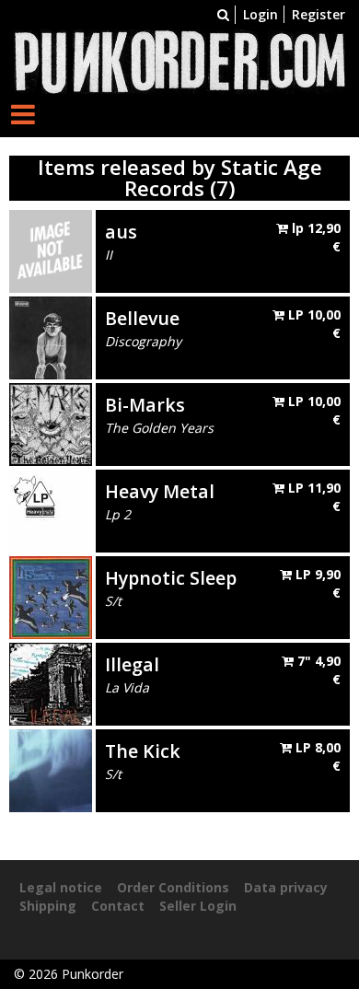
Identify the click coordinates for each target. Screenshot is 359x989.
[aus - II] (50, 250)
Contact (118, 905)
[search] (223, 14)
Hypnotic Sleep (171, 577)
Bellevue (142, 318)
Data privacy (286, 887)
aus (121, 231)
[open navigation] (23, 114)
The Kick (142, 751)
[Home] (179, 60)
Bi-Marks (145, 404)
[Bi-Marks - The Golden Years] (50, 423)
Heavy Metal (159, 491)
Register (318, 14)
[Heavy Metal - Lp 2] (50, 509)
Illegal (132, 664)
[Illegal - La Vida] (50, 683)
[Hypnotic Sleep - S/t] (50, 596)
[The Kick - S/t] (50, 769)
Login (260, 14)
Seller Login (198, 905)
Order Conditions (173, 887)
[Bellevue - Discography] (50, 336)
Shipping (47, 905)
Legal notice (60, 887)
